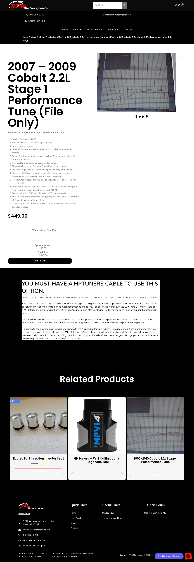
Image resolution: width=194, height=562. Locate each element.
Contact (128, 29)
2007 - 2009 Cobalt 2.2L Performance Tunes (82, 37)
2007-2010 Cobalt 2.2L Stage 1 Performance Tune (155, 460)
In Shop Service (94, 29)
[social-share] (136, 116)
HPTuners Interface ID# (43, 230)
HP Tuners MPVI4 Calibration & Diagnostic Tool (97, 460)
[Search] (124, 5)
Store (75, 29)
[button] (181, 57)
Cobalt (51, 37)
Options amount (43, 245)
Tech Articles (113, 29)
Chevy (42, 37)
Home (65, 29)
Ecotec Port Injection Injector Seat (38, 458)
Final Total (43, 252)
